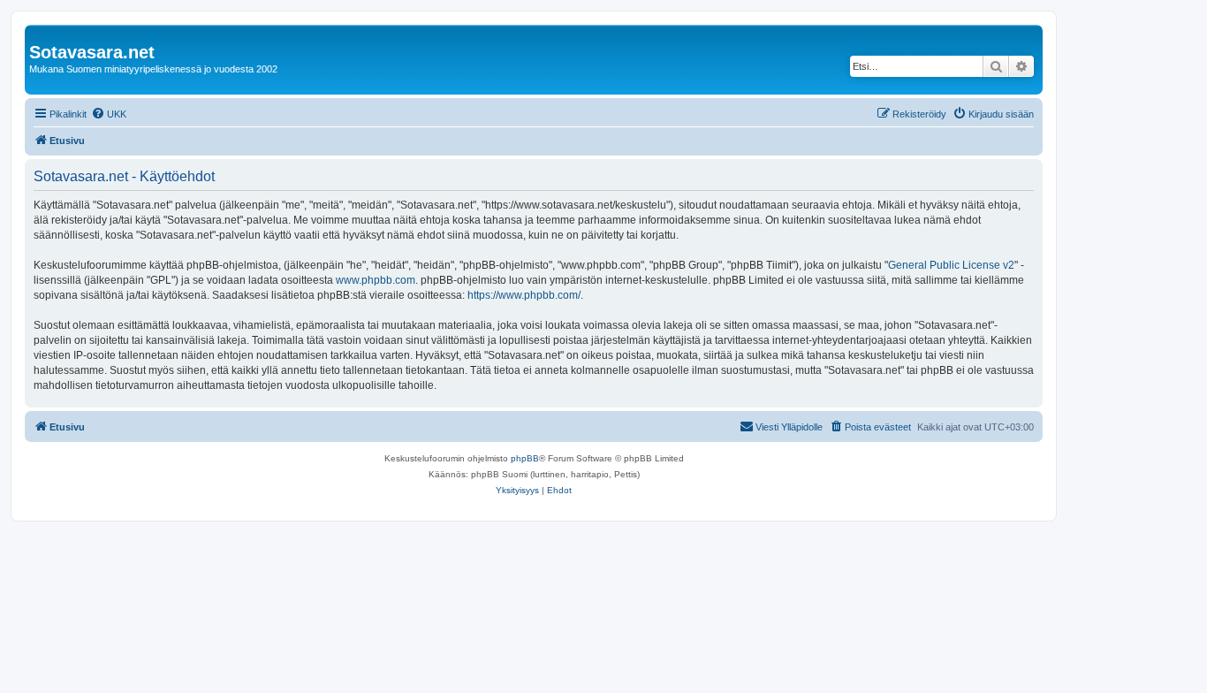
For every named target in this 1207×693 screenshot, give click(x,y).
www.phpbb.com (375, 280)
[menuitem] (108, 114)
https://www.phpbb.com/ (524, 295)
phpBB (525, 458)
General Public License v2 (951, 265)
